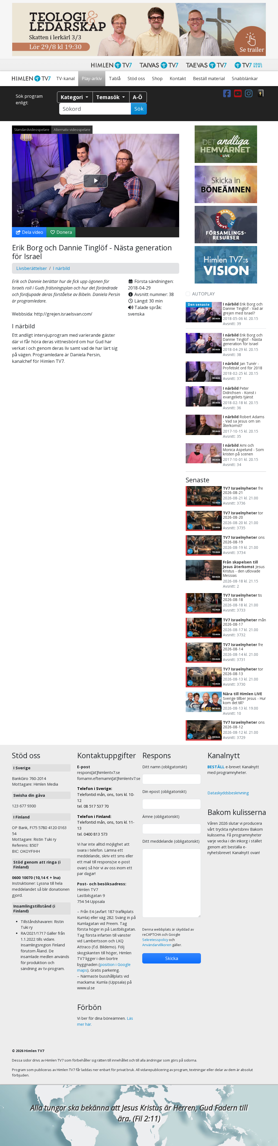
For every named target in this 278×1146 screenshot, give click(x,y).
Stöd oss (136, 78)
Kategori (72, 97)
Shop (157, 78)
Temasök (108, 97)
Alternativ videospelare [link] (72, 129)
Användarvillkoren (156, 945)
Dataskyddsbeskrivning (228, 792)
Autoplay (203, 294)
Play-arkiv (92, 78)
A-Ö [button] (137, 97)
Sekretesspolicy (155, 939)
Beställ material (209, 78)
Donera (63, 232)
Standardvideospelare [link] (31, 129)
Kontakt (178, 78)
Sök (138, 108)
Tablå (115, 78)
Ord (260, 93)
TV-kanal (65, 78)
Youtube (238, 93)
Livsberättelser (31, 268)
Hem (32, 78)
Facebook (228, 93)
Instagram (249, 93)
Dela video (32, 232)
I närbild (61, 268)
